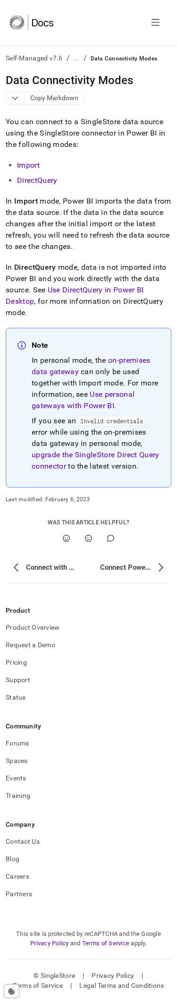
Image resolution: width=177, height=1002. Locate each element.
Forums (17, 743)
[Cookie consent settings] (11, 991)
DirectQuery (37, 180)
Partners (19, 894)
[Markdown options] (15, 98)
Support (18, 680)
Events (16, 778)
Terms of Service (105, 943)
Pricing (16, 662)
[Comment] (111, 538)
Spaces (17, 760)
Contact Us (23, 841)
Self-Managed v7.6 (34, 58)
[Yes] (66, 538)
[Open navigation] (155, 22)
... (77, 58)
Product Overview (32, 627)
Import (28, 165)
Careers (17, 876)
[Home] (31, 22)
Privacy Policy (49, 943)
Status (16, 697)
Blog (12, 859)
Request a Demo (30, 645)
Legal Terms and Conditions (121, 985)
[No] (88, 538)
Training (18, 795)
